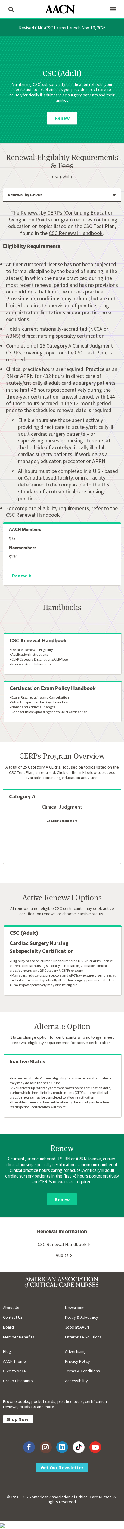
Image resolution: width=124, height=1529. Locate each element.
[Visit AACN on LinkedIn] (62, 1447)
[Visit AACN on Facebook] (29, 1447)
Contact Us (13, 1317)
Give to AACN (14, 1371)
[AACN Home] (62, 9)
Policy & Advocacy (81, 1317)
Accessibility (76, 1380)
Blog (7, 1351)
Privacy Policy (77, 1361)
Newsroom (75, 1307)
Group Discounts (18, 1380)
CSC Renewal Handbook (76, 233)
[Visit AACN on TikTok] (78, 1447)
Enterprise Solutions (83, 1337)
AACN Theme (14, 1361)
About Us (11, 1307)
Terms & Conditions (82, 1371)
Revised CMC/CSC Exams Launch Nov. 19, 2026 (62, 28)
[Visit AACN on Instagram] (45, 1447)
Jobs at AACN (77, 1327)
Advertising (75, 1351)
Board (8, 1327)
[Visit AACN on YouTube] (95, 1447)
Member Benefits (18, 1337)
